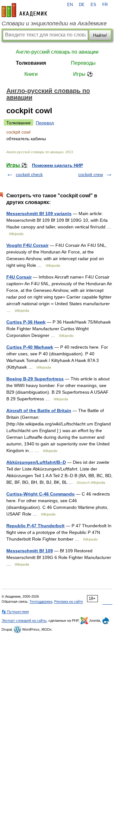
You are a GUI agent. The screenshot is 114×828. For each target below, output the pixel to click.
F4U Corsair (19, 276)
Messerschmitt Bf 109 (29, 550)
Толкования (31, 63)
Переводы (83, 63)
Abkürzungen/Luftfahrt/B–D (36, 462)
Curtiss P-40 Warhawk (29, 347)
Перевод (45, 122)
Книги (31, 74)
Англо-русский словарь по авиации (57, 52)
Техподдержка (40, 601)
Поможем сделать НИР (57, 165)
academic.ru (24, 10)
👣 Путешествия (15, 612)
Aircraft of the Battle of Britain (38, 410)
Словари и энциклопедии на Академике (54, 23)
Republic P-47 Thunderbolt (35, 525)
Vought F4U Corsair (27, 245)
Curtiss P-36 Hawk (26, 322)
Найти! (100, 35)
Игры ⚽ (83, 74)
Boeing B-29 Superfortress (35, 378)
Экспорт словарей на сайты (24, 620)
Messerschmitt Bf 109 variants (39, 213)
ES (93, 5)
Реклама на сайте (68, 601)
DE (82, 5)
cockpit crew (90, 174)
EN (70, 5)
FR (105, 5)
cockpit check (29, 174)
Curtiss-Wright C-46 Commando (40, 493)
